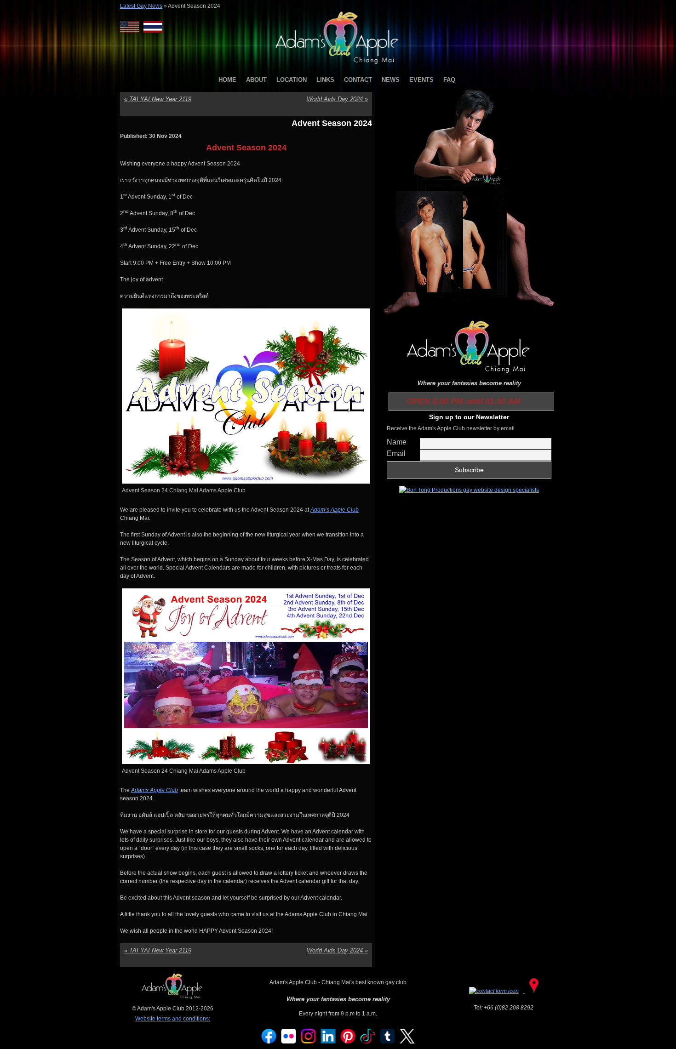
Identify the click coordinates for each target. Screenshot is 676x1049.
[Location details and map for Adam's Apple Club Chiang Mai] (534, 991)
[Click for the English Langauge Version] (131, 26)
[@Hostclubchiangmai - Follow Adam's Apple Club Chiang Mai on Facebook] (269, 1041)
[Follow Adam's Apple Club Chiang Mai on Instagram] (308, 1041)
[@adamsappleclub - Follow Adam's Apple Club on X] (407, 1041)
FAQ (449, 79)
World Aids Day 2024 (337, 99)
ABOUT (256, 79)
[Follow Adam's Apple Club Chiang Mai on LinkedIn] (328, 1041)
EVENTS (421, 79)
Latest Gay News (141, 6)
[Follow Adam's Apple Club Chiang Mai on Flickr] (289, 1041)
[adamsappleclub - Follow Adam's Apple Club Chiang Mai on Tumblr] (387, 1041)
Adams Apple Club (154, 790)
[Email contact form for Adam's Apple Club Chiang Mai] (494, 991)
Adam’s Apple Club (334, 510)
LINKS (325, 79)
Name (397, 442)
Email (396, 453)
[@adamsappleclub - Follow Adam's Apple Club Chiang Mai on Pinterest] (348, 1041)
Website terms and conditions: (172, 1018)
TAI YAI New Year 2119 (157, 99)
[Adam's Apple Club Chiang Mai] (338, 65)
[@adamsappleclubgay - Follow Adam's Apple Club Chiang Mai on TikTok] (368, 1041)
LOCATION (291, 79)
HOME (227, 79)
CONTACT (358, 79)
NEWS (391, 79)
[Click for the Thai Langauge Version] (152, 26)
